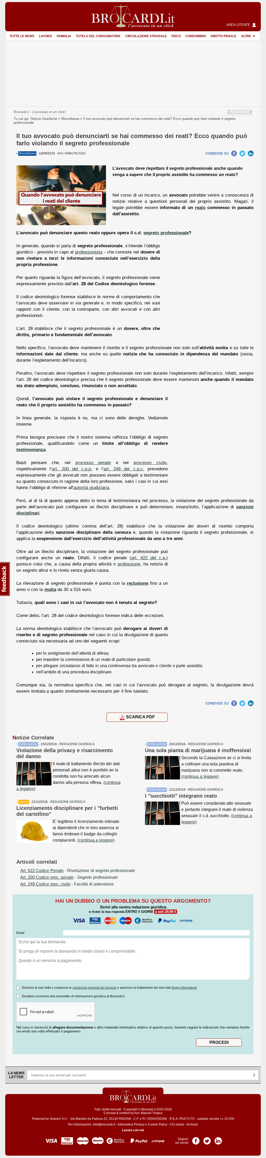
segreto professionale (166, 232)
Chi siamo (177, 1124)
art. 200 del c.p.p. (72, 468)
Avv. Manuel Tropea (148, 1113)
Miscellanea (70, 119)
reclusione (137, 583)
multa (50, 589)
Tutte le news (22, 36)
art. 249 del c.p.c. (124, 468)
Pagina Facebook (196, 1139)
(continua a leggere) (96, 840)
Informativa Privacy (131, 1124)
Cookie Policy (157, 1124)
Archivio (192, 1124)
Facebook (234, 153)
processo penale (93, 462)
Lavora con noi (133, 1130)
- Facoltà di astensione (67, 884)
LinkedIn (251, 153)
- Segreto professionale (69, 877)
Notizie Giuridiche (44, 119)
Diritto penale (223, 36)
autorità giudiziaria (91, 487)
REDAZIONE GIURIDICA (77, 744)
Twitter (242, 153)
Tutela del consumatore (98, 36)
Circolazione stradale (146, 36)
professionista (88, 252)
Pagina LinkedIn (218, 1139)
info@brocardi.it (104, 1124)
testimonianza (30, 449)
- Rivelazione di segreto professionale (77, 870)
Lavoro (45, 36)
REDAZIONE (240, 112)
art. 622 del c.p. (148, 557)
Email (20, 933)
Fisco (176, 36)
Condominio (195, 36)
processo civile (150, 462)
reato (200, 207)
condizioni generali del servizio (94, 988)
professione (129, 564)
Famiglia (64, 36)
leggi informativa (184, 988)
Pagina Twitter (207, 1139)
